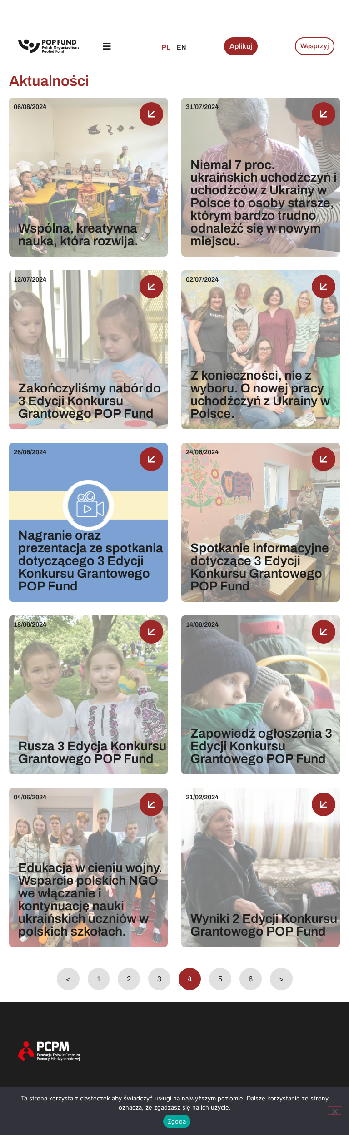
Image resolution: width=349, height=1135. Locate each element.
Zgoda (177, 1121)
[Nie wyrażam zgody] (334, 1110)
